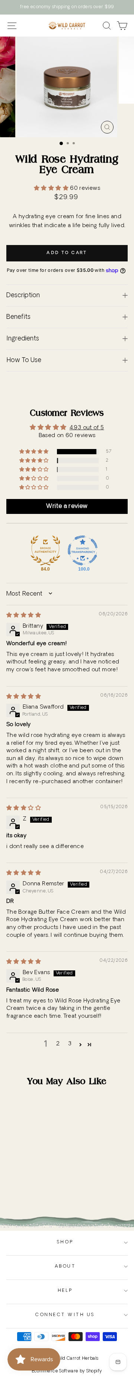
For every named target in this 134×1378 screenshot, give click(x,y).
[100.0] (83, 550)
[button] (52, 188)
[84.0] (45, 550)
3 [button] (69, 1044)
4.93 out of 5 (87, 428)
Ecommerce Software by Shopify (67, 1371)
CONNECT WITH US (65, 1315)
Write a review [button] (66, 506)
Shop (65, 1242)
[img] (23, 615)
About (65, 1266)
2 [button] (58, 1044)
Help (65, 1290)
